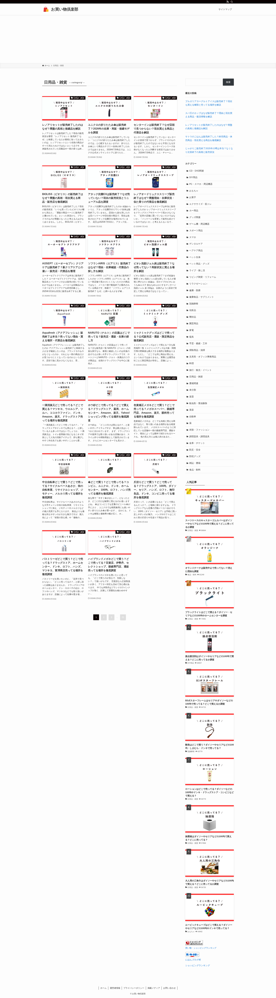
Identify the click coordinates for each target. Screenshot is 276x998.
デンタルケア (196, 243)
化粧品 (192, 310)
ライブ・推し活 (197, 270)
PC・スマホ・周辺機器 (200, 184)
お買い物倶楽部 (64, 9)
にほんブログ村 (193, 959)
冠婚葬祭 (193, 303)
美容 (191, 410)
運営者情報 (115, 988)
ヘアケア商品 (196, 250)
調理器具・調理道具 (199, 436)
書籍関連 (193, 383)
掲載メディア (154, 988)
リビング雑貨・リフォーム (202, 277)
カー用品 (193, 210)
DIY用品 (193, 177)
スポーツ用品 (196, 230)
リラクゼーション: (198, 283)
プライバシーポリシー (133, 988)
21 (123, 617)
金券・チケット (197, 443)
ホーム (103, 988)
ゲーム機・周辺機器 (199, 224)
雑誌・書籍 (194, 463)
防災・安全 (194, 449)
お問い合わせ (169, 988)
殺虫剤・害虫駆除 (198, 403)
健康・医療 (194, 290)
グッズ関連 (194, 217)
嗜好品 (192, 317)
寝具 (191, 337)
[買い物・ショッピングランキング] (194, 944)
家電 (191, 330)
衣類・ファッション (199, 429)
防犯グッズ (194, 456)
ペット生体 (194, 257)
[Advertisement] (138, 39)
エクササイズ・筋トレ (200, 204)
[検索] (232, 2)
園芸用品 (193, 323)
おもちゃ (193, 190)
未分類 (192, 390)
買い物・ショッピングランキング (200, 948)
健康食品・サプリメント (201, 297)
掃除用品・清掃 (197, 350)
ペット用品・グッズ (199, 263)
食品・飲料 (194, 469)
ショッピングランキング (197, 965)
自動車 (192, 416)
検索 (228, 82)
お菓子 (192, 197)
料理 (191, 363)
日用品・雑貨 (196, 376)
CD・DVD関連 (196, 170)
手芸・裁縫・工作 (198, 343)
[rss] (228, 2)
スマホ (192, 237)
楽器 (191, 396)
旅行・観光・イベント (200, 370)
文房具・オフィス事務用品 (202, 356)
